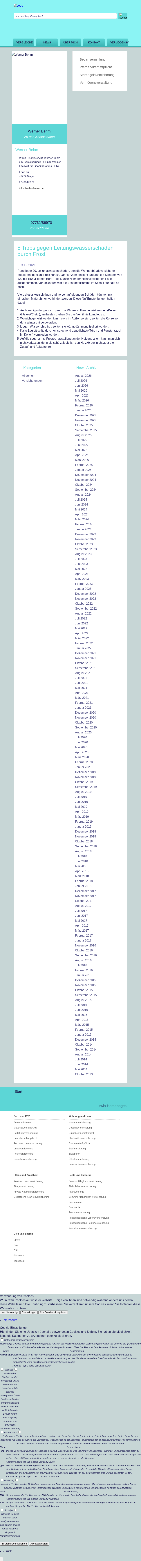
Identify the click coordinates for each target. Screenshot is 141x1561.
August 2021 (83, 673)
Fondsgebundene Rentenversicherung (89, 1223)
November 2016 (85, 945)
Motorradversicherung (25, 1127)
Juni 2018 (81, 861)
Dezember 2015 (85, 980)
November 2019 (85, 777)
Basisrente (74, 1207)
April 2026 (81, 395)
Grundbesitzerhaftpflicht (81, 1133)
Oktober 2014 (84, 1044)
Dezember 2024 (85, 474)
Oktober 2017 (84, 900)
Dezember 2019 (85, 772)
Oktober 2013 (84, 1074)
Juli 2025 (81, 440)
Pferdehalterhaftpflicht (96, 67)
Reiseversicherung (23, 1153)
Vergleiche (24, 42)
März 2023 (82, 578)
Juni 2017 (81, 915)
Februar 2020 (84, 762)
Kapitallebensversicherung (83, 1228)
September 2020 (86, 727)
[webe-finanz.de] (18, 5)
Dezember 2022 (85, 593)
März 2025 (82, 459)
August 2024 (83, 494)
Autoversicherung (23, 1122)
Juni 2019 (81, 801)
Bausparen (74, 1153)
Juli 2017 (81, 910)
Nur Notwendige (9, 1312)
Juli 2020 (81, 737)
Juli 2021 (81, 677)
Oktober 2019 (84, 782)
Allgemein (28, 375)
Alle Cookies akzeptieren (53, 1312)
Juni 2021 (81, 682)
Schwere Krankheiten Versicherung (87, 1196)
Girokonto (19, 1255)
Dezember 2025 (85, 415)
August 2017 (83, 905)
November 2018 (85, 836)
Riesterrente (75, 1202)
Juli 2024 (81, 499)
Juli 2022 (81, 618)
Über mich (70, 42)
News (47, 42)
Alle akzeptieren (39, 1543)
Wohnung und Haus (80, 1116)
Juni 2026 (81, 385)
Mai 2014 (81, 1069)
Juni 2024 (81, 504)
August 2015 (83, 1000)
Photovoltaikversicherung (82, 1138)
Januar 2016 (83, 975)
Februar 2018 (84, 881)
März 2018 (82, 876)
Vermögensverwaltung (119, 42)
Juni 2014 (81, 1064)
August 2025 (83, 435)
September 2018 (86, 846)
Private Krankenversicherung (29, 1191)
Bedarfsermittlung (93, 59)
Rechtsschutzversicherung (28, 1143)
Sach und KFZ (22, 1116)
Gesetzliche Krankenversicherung (31, 1196)
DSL (16, 1250)
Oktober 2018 (84, 841)
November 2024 (85, 479)
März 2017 (82, 930)
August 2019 (83, 791)
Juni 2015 (81, 1009)
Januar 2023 (83, 588)
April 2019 (81, 811)
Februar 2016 (84, 970)
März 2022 (82, 638)
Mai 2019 (81, 806)
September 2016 (86, 955)
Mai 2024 (81, 509)
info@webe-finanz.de (31, 188)
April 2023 (81, 573)
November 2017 (85, 895)
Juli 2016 (81, 965)
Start (18, 1091)
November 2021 (85, 658)
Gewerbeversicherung (25, 1159)
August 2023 (83, 554)
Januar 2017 (83, 940)
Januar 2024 (83, 529)
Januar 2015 (83, 1034)
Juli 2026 (81, 380)
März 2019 (82, 816)
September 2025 (86, 430)
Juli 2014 (81, 1059)
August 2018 (83, 851)
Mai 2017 (81, 920)
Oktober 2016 (84, 950)
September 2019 (86, 786)
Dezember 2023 (85, 534)
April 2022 (81, 633)
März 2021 (82, 697)
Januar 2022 (83, 648)
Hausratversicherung (80, 1122)
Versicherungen (32, 380)
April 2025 (81, 455)
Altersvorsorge (76, 1191)
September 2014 (86, 1049)
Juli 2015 (81, 1004)
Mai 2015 (81, 1014)
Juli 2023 (81, 559)
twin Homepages (112, 1106)
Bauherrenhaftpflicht (79, 1143)
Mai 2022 (81, 628)
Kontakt (94, 42)
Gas (16, 1245)
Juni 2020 (81, 742)
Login (88, 1106)
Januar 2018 (83, 886)
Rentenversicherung (79, 1212)
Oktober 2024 (84, 484)
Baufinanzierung (77, 1148)
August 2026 (83, 375)
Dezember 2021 (85, 653)
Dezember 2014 (85, 1039)
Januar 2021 (83, 707)
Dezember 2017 (85, 891)
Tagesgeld (19, 1261)
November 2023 (85, 539)
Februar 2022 (84, 643)
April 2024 (81, 514)
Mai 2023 (81, 568)
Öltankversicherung (79, 1159)
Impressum (10, 1320)
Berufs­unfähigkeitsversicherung (85, 1181)
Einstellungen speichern (14, 1543)
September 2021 (86, 668)
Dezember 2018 (85, 831)
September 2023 (86, 549)
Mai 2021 (81, 687)
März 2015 (82, 1024)
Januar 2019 (83, 826)
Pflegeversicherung (24, 1186)
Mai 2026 (81, 390)
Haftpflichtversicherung (26, 1133)
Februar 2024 (84, 524)
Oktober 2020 (84, 722)
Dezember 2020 (85, 712)
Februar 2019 (84, 821)
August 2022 (83, 613)
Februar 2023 (84, 583)
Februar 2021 (84, 702)
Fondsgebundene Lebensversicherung (89, 1217)
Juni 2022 (81, 623)
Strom (17, 1240)
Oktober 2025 (84, 425)
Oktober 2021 (84, 663)
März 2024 (82, 519)
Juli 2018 (81, 856)
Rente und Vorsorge (80, 1175)
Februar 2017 (84, 935)
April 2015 (81, 1019)
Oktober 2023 (84, 544)
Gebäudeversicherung (80, 1127)
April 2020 (81, 752)
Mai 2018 (81, 866)
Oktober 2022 (84, 603)
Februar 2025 (84, 464)
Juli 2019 (81, 796)
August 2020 (83, 732)
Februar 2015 (84, 1029)
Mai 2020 (81, 747)
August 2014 (83, 1054)
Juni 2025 (81, 445)
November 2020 (85, 717)
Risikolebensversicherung (82, 1186)
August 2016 (83, 960)
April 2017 (81, 925)
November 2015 (85, 985)
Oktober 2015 (84, 990)
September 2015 (86, 995)
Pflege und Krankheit (25, 1175)
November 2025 (85, 420)
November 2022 (85, 598)
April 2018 (81, 871)
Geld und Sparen (23, 1233)
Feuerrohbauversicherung (82, 1164)
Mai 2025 (81, 450)
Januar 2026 (83, 410)
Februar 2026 (84, 405)
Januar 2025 (83, 469)
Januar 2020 (83, 767)
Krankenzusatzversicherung (28, 1181)
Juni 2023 (81, 564)
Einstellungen (29, 1312)
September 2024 (86, 489)
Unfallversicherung (23, 1148)
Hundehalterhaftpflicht (25, 1138)
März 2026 (82, 400)
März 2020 (82, 757)
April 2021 (81, 692)
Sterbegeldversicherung (97, 75)
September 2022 (86, 608)
